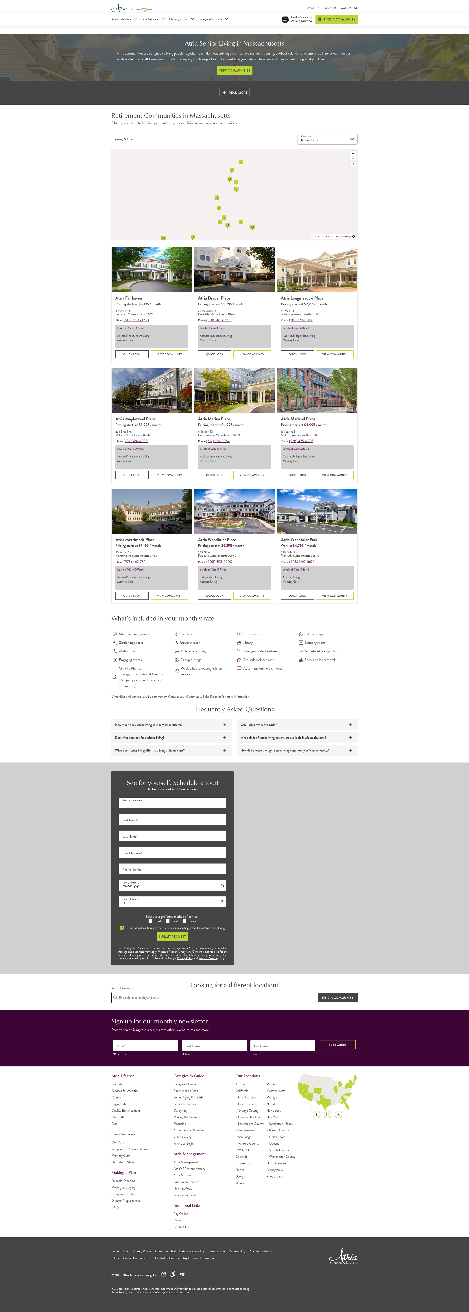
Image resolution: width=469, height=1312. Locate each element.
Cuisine (116, 1097)
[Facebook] (316, 1114)
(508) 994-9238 (136, 320)
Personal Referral (184, 1195)
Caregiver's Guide (210, 19)
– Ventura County (247, 1143)
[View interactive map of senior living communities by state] (328, 1092)
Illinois (239, 1183)
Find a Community (338, 998)
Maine (270, 1084)
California (241, 1090)
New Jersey (273, 1110)
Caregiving (180, 1110)
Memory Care (120, 1155)
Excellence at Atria (185, 1090)
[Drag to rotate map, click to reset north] (353, 164)
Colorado (241, 1156)
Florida (240, 1169)
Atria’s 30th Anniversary (189, 1168)
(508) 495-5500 (219, 561)
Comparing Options (124, 1194)
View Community (169, 354)
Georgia (240, 1176)
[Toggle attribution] (353, 236)
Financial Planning (123, 1180)
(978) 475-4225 (301, 441)
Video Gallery (182, 1137)
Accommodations (261, 1251)
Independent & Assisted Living (130, 1149)
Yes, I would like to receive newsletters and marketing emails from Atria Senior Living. (176, 928)
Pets (114, 1123)
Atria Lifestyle (121, 19)
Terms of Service (208, 958)
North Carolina (276, 1163)
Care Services (150, 19)
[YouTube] (338, 1114)
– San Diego (243, 1137)
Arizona (240, 1084)
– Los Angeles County (249, 1123)
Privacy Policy (185, 958)
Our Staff (117, 1117)
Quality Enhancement (125, 1110)
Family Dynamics (184, 1104)
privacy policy (213, 955)
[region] (234, 194)
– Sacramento (244, 1130)
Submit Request (172, 937)
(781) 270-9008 (301, 320)
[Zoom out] (353, 158)
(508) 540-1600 (302, 561)
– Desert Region (245, 1104)
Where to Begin (183, 1143)
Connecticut (243, 1163)
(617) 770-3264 (218, 441)
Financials (179, 1123)
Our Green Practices (186, 1182)
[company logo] (132, 8)
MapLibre (317, 236)
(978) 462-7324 (136, 561)
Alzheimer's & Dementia (188, 1130)
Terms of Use (119, 1251)
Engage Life (119, 1104)
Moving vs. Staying (123, 1187)
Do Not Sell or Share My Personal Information (185, 1258)
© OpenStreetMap (342, 236)
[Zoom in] (353, 153)
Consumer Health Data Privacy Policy (179, 1251)
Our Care (117, 1142)
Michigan (272, 1097)
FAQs (115, 1207)
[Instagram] (327, 1114)
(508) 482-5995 (218, 320)
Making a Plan (179, 19)
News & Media (183, 1188)
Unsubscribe (217, 1251)
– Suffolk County (277, 1150)
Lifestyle (116, 1084)
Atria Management (185, 1162)
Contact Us (349, 8)
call (175, 921)
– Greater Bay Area (248, 1117)
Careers (331, 8)
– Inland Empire (245, 1097)
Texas (269, 1183)
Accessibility (237, 1251)
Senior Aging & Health (188, 1097)
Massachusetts (275, 1090)
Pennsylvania (274, 1169)
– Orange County (246, 1110)
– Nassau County (277, 1130)
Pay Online (313, 8)
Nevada (271, 1104)
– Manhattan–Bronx (279, 1123)
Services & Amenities (125, 1090)
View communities (234, 70)
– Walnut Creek (245, 1150)
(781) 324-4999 (136, 441)
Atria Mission (182, 1175)
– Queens (272, 1143)
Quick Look (132, 354)
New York (272, 1117)
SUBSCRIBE (337, 1045)
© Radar (328, 236)
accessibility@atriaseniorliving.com (169, 1292)
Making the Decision (186, 1117)
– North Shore (275, 1137)
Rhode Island (274, 1176)
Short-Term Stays (122, 1162)
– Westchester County (280, 1156)
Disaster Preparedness (125, 1200)
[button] (224, 218)
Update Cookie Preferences (130, 1258)
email (193, 921)
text (158, 921)
